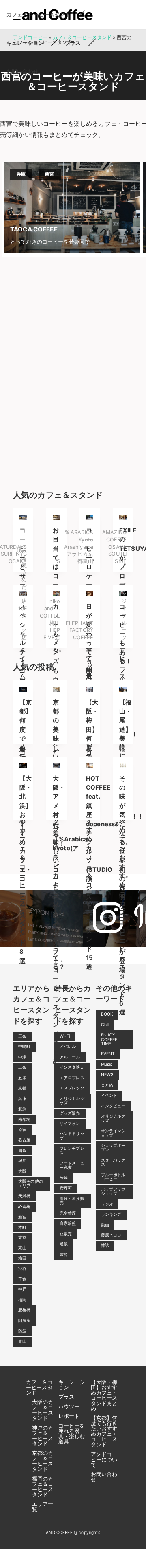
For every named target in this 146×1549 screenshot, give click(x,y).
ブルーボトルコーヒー (113, 1177)
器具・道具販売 (72, 1200)
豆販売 (66, 1234)
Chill (105, 1025)
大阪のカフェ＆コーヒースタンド (43, 1410)
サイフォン (70, 1123)
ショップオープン (113, 1147)
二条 (22, 1067)
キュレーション (25, 43)
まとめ (107, 1085)
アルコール (70, 1057)
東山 (22, 1247)
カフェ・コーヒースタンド (38, 14)
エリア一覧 (43, 1506)
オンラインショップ (113, 1133)
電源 (64, 1254)
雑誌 (105, 1245)
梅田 (22, 1258)
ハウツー (69, 1406)
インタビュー (113, 1106)
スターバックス (113, 1162)
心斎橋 (24, 1206)
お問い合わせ (22, 71)
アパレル (68, 1046)
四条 (22, 1150)
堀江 (22, 1160)
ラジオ (107, 1204)
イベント (109, 1095)
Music (107, 1064)
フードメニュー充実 (72, 1165)
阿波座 (24, 1320)
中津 (22, 1057)
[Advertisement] (73, 370)
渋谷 (22, 1268)
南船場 (24, 1119)
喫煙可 (66, 1188)
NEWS (107, 1074)
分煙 (64, 1177)
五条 (22, 1077)
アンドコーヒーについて (104, 1459)
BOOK (107, 1014)
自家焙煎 (68, 1223)
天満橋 (24, 1196)
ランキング (111, 1214)
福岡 (22, 1300)
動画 (105, 1225)
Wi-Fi (65, 1036)
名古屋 (24, 1139)
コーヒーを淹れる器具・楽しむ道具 (71, 1433)
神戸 (22, 1289)
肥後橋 (24, 1310)
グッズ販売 (70, 1113)
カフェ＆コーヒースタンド (39, 1387)
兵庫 (22, 1098)
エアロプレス (72, 1077)
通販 (64, 1244)
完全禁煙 (68, 1213)
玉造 (22, 1279)
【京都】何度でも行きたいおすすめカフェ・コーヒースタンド (104, 1431)
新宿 (22, 1216)
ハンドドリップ (72, 1135)
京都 (22, 1088)
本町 (22, 1227)
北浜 (22, 1108)
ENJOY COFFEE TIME (109, 1039)
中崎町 (24, 1046)
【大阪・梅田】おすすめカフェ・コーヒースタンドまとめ (104, 1395)
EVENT (108, 1053)
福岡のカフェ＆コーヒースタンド (43, 1486)
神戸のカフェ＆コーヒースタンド (43, 1435)
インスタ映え (72, 1067)
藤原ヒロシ (111, 1235)
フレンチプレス (72, 1150)
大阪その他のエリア (30, 1183)
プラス (73, 43)
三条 (22, 1036)
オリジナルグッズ (72, 1100)
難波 (22, 1330)
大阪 (22, 1171)
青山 (22, 1341)
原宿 (22, 1129)
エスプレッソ (72, 1088)
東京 (22, 1237)
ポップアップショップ (113, 1191)
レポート (69, 1416)
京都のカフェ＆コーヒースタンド (43, 1461)
